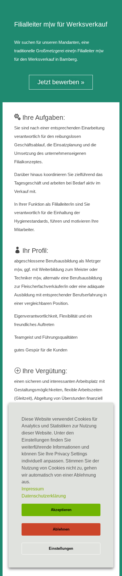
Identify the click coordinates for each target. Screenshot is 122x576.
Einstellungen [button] (61, 548)
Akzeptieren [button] (61, 510)
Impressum (33, 488)
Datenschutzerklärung (44, 496)
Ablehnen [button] (61, 529)
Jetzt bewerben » (60, 82)
